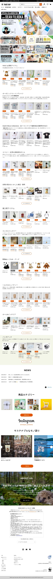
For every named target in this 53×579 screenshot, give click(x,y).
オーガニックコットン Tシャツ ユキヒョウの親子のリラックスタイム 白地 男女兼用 (22, 114)
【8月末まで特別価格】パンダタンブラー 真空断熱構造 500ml (22, 172)
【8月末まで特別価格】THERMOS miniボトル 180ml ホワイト (30, 172)
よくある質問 (3, 568)
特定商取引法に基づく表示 (18, 559)
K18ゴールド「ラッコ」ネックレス (38, 246)
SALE (3, 563)
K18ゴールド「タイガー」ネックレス (14, 247)
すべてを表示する (26, 88)
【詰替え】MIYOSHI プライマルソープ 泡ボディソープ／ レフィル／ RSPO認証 (46, 304)
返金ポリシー (16, 562)
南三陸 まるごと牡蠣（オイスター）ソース (14, 196)
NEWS (15, 555)
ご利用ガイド (3, 566)
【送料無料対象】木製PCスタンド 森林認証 (30, 326)
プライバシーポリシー (18, 557)
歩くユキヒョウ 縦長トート (38, 81)
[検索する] (40, 4)
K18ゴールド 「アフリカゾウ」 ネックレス (6, 247)
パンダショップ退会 (17, 564)
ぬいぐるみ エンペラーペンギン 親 (46, 222)
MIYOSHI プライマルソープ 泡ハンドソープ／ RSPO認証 (22, 303)
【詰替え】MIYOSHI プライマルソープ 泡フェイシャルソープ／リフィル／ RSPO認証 (14, 304)
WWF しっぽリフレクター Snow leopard (6, 222)
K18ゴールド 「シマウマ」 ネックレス (30, 246)
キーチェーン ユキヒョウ (38, 222)
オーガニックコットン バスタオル (38, 326)
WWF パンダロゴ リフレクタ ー (14, 222)
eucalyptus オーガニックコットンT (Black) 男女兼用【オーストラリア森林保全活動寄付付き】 (38, 142)
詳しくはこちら (26, 500)
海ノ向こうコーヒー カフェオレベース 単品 (46, 170)
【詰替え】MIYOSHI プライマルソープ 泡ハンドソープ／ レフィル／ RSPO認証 (30, 304)
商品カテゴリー (4, 557)
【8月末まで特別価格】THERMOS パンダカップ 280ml (14, 172)
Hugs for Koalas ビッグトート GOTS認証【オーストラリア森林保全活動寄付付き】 (22, 142)
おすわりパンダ (5, 270)
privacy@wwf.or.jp (19, 535)
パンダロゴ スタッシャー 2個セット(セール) (30, 356)
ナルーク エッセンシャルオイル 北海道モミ (6, 326)
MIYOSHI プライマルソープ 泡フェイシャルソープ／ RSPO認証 (6, 303)
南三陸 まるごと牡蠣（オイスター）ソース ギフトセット (38, 197)
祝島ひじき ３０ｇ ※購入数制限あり (6, 196)
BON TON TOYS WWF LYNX (30, 273)
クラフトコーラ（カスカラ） (38, 170)
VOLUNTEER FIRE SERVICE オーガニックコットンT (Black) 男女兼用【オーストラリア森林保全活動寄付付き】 (46, 142)
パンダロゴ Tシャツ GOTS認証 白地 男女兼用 (46, 112)
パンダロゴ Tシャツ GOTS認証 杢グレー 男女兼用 (38, 112)
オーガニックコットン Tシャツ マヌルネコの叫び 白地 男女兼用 (46, 81)
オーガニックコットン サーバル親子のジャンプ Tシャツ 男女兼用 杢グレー (14, 81)
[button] (14, 7)
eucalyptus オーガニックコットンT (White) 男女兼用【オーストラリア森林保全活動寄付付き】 (14, 142)
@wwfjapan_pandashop (26, 424)
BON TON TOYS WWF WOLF (22, 273)
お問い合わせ (3, 570)
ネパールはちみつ (21, 221)
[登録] (34, 542)
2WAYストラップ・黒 (14, 351)
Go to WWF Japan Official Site (11, 1)
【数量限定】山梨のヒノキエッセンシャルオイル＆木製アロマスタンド (14, 327)
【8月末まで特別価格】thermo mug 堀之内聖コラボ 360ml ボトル (22, 81)
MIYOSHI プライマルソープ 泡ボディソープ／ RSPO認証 (38, 303)
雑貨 (3, 560)
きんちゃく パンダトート (30, 222)
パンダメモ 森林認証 (46, 351)
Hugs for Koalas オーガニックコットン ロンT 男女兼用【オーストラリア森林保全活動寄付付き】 (30, 142)
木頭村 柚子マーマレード (46, 196)
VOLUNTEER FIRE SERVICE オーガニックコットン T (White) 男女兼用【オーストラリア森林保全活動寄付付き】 (6, 142)
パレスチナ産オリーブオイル (22, 196)
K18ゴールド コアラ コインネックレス (46, 246)
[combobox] (31, 4)
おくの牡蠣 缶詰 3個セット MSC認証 (30, 196)
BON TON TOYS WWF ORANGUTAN (46, 273)
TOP (2, 555)
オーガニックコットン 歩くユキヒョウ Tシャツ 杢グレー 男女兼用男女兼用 (14, 114)
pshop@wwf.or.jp (32, 511)
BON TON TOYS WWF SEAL (14, 273)
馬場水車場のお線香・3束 (22, 326)
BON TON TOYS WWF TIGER (6, 81)
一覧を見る (27, 466)
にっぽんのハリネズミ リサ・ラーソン (46, 328)
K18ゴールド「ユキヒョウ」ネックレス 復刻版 (30, 81)
